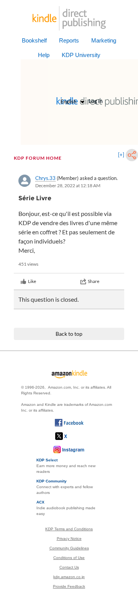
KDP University (81, 55)
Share (93, 281)
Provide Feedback (69, 586)
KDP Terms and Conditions (69, 529)
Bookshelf (34, 40)
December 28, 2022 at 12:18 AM (67, 185)
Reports (69, 40)
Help (43, 55)
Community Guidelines (69, 548)
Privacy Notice (69, 538)
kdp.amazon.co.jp (69, 577)
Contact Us (69, 567)
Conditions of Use (69, 558)
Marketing (103, 40)
